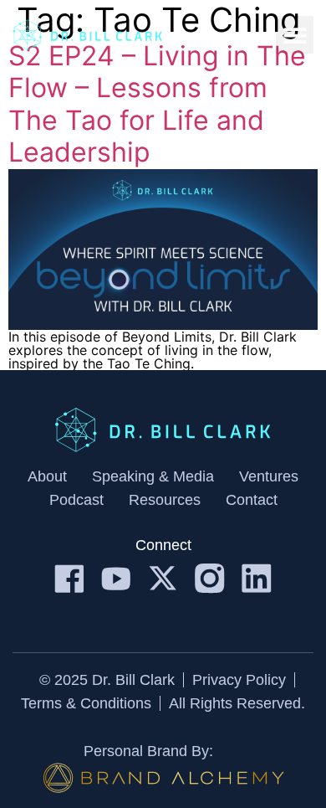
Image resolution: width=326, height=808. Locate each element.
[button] (294, 35)
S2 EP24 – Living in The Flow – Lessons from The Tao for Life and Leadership (157, 103)
